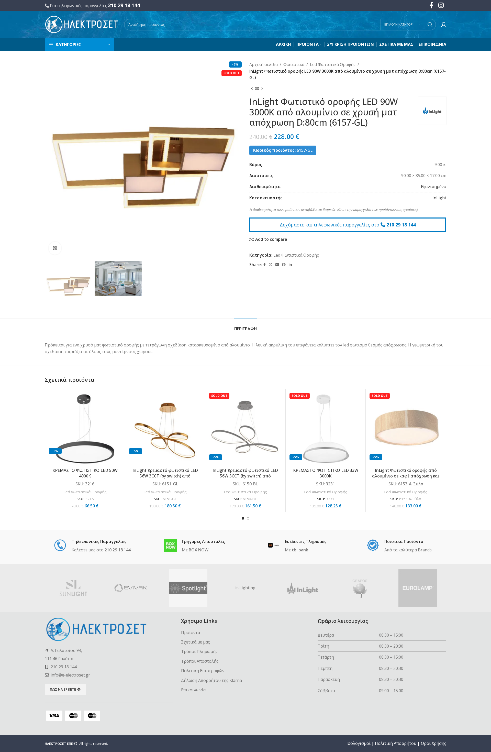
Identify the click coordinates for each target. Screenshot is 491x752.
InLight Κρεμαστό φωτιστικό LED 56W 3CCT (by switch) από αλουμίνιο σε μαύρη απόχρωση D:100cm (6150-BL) (245, 478)
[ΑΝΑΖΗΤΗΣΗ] (430, 24)
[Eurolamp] (417, 588)
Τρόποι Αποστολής (199, 661)
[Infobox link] (92, 546)
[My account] (444, 24)
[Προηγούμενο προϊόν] (251, 88)
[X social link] (270, 264)
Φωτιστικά (293, 64)
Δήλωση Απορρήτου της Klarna (211, 680)
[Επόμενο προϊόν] (262, 88)
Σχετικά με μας (195, 642)
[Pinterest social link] (284, 264)
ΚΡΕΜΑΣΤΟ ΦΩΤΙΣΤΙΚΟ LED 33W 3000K (325, 473)
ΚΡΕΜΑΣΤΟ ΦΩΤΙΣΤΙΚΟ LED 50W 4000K (85, 473)
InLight (439, 198)
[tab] (245, 326)
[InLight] (302, 588)
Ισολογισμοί (359, 743)
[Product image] (85, 429)
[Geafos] (360, 588)
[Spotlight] (188, 588)
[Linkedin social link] (290, 264)
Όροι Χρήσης (433, 743)
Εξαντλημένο (433, 186)
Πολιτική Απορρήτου (395, 743)
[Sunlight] (73, 588)
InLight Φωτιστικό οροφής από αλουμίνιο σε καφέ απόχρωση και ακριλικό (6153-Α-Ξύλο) (405, 476)
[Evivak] (130, 588)
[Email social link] (277, 264)
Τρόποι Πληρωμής (199, 651)
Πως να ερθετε (63, 689)
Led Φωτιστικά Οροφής (332, 64)
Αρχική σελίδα (263, 64)
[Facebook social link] (264, 264)
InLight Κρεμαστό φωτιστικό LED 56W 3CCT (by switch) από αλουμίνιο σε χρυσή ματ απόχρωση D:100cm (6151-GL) (165, 478)
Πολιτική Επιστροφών (203, 670)
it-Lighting (245, 588)
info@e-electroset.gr (70, 675)
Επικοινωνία (193, 690)
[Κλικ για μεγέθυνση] (55, 248)
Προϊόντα (190, 632)
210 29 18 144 (124, 5)
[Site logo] (82, 24)
